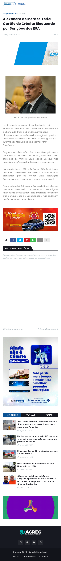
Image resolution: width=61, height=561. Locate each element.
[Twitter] (20, 193)
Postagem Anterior (13, 282)
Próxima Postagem (47, 282)
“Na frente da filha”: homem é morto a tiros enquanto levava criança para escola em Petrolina (37, 309)
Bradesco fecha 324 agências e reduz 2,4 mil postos (37, 337)
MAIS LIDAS (12, 299)
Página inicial (9, 13)
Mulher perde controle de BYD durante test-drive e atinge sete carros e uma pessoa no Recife (37, 323)
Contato (43, 417)
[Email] (40, 193)
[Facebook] (13, 193)
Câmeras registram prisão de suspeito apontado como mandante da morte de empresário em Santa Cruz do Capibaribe (36, 364)
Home (16, 417)
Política (21, 13)
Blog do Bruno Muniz (38, 413)
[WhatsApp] (33, 193)
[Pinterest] (27, 193)
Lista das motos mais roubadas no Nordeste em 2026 (35, 349)
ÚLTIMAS (30, 299)
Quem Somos (29, 417)
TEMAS (49, 299)
